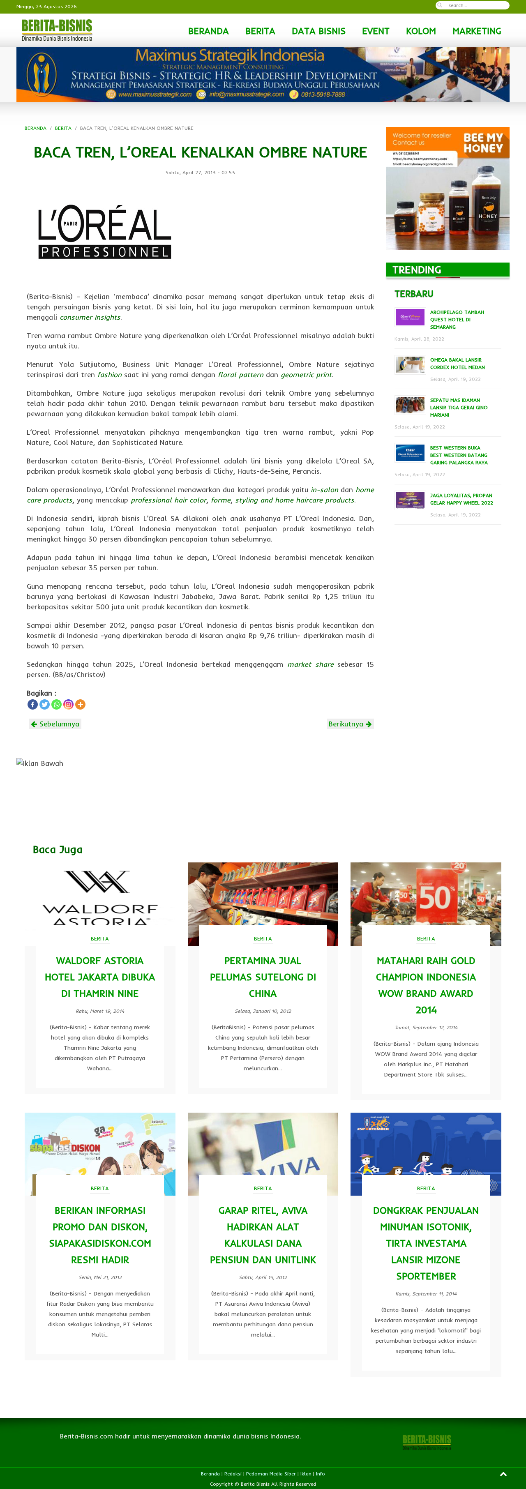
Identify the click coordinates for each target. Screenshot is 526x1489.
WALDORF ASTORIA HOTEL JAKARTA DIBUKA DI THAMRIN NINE (100, 976)
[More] (80, 704)
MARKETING (476, 31)
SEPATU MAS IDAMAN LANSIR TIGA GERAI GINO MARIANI (459, 407)
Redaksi (233, 1474)
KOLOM (421, 31)
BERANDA (208, 31)
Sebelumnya (58, 723)
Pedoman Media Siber (271, 1474)
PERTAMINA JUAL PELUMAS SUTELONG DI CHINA (263, 976)
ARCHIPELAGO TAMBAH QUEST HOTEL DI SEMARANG (457, 319)
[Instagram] (68, 704)
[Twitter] (44, 704)
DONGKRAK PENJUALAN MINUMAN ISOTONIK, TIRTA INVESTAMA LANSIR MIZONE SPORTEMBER (426, 1243)
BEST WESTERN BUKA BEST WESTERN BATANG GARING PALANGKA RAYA (459, 455)
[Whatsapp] (56, 704)
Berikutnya (347, 723)
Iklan (305, 1474)
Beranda (210, 1474)
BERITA (260, 31)
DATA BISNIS (319, 31)
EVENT (376, 31)
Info (320, 1474)
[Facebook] (33, 704)
